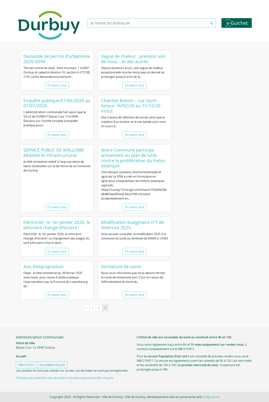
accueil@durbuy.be (52, 365)
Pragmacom (211, 397)
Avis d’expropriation (43, 266)
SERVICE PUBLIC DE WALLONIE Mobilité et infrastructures (53, 152)
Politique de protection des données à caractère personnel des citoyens (65, 378)
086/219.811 (26, 365)
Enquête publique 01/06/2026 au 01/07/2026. (56, 103)
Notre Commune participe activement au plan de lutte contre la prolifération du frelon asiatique (133, 158)
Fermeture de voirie (121, 266)
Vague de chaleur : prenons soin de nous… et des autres (133, 58)
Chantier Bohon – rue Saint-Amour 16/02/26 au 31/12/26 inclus (131, 105)
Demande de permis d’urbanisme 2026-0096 (56, 58)
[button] (211, 23)
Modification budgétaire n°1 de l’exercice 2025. (132, 224)
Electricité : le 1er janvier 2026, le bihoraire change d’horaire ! (56, 224)
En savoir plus (57, 85)
